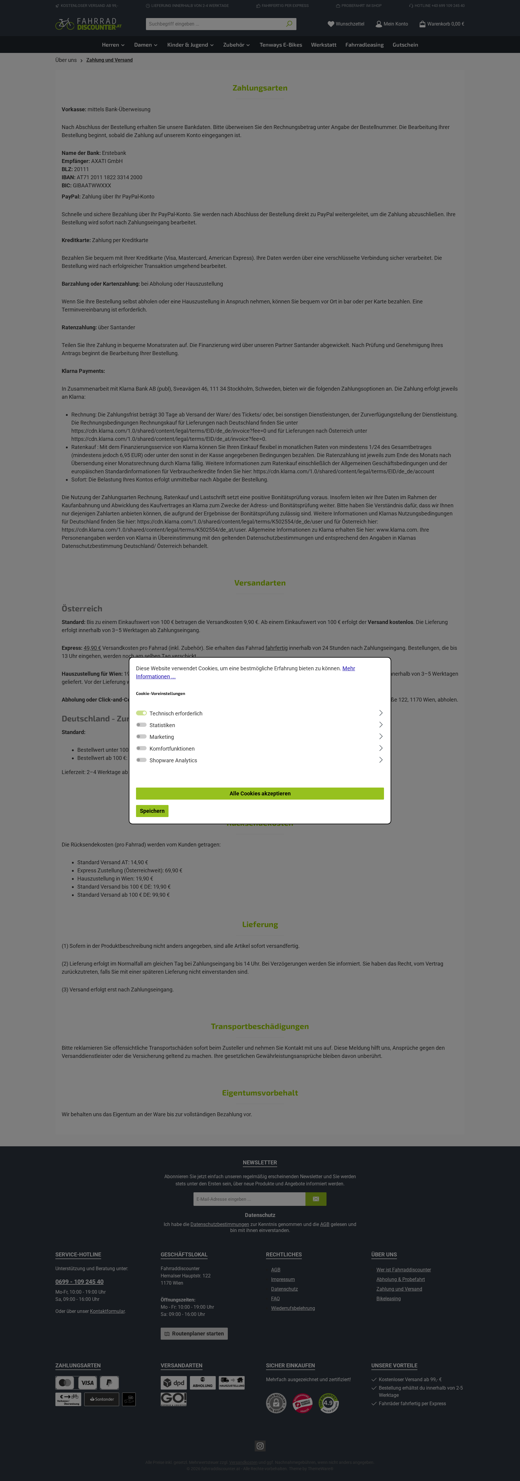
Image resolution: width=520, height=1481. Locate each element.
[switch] (141, 724)
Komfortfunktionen (172, 748)
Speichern (152, 811)
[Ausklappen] (381, 712)
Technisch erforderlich (176, 713)
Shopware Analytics (173, 760)
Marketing (162, 737)
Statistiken (162, 725)
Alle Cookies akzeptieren (260, 793)
